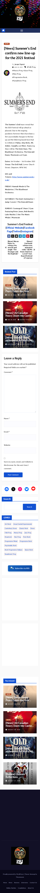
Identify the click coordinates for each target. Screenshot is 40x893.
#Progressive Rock (19, 77)
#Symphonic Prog (19, 81)
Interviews (24, 882)
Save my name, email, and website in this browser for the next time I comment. (18, 465)
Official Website (14, 227)
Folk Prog (8, 533)
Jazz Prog (27, 533)
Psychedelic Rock (10, 545)
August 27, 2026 (14, 755)
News (7, 44)
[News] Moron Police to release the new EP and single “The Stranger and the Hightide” (13, 247)
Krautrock (8, 537)
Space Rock (29, 550)
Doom (32, 528)
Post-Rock (26, 537)
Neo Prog (17, 537)
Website (7, 445)
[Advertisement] (20, 599)
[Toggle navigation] (21, 30)
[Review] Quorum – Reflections (16, 775)
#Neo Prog (16, 74)
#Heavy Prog (17, 70)
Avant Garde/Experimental (22, 524)
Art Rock (8, 524)
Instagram (27, 231)
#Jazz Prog (27, 70)
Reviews (9, 771)
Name (7, 418)
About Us (31, 888)
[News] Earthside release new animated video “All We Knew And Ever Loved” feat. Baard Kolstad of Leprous (26, 249)
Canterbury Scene (11, 528)
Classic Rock (23, 528)
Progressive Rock (26, 541)
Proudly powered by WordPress (13, 874)
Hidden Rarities (11, 888)
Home (5, 882)
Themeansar (20, 877)
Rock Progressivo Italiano (13, 550)
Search (7, 499)
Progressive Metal (11, 541)
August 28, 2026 (14, 704)
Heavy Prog (18, 533)
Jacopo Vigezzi (19, 64)
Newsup (32, 874)
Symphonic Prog (10, 554)
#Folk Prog (31, 67)
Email (7, 432)
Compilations (22, 888)
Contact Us (33, 882)
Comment (8, 372)
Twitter (17, 231)
